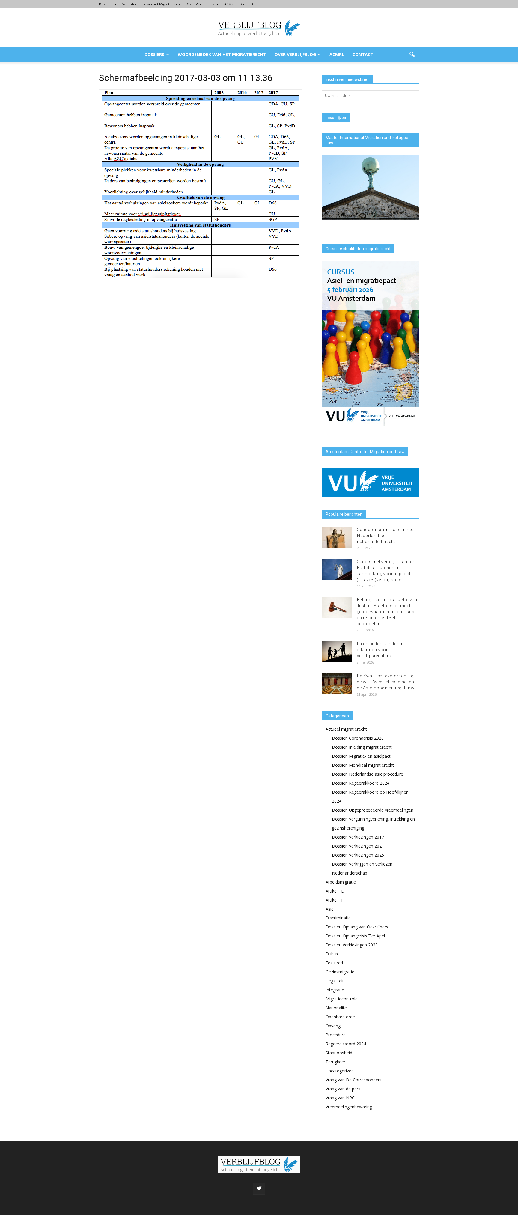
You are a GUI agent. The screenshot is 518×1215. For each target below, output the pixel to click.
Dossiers (105, 4)
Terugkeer (335, 1062)
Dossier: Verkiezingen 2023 (352, 945)
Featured (334, 963)
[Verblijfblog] (259, 28)
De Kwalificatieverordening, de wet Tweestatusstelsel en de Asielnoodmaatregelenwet (387, 682)
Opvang (333, 1026)
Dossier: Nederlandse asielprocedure (367, 774)
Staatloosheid (339, 1053)
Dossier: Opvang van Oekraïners (357, 927)
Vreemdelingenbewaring (349, 1107)
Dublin (332, 954)
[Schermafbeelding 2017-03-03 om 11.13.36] (200, 277)
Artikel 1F (335, 900)
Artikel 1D (335, 891)
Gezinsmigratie (340, 972)
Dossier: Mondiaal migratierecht (363, 765)
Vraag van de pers (343, 1089)
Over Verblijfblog (200, 4)
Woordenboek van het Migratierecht (151, 4)
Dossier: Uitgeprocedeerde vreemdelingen (372, 810)
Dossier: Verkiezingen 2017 (358, 837)
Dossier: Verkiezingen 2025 (358, 855)
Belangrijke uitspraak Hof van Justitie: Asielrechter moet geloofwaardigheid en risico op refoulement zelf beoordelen (387, 611)
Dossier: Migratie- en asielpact (361, 756)
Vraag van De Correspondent (354, 1080)
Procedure (336, 1035)
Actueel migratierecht (346, 729)
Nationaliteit (337, 1008)
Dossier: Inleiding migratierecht (362, 747)
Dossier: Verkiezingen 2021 (358, 846)
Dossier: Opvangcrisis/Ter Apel (355, 936)
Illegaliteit (335, 981)
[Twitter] (259, 1189)
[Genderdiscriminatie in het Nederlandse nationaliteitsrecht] (337, 537)
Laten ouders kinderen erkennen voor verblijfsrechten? (380, 649)
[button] (412, 54)
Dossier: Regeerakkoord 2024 (360, 783)
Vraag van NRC (340, 1098)
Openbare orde (340, 1017)
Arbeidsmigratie (341, 882)
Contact (247, 4)
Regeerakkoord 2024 (346, 1044)
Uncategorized (340, 1071)
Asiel (330, 909)
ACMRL (229, 4)
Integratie (335, 990)
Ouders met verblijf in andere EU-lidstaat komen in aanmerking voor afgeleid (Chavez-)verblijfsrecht (387, 570)
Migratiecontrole (342, 999)
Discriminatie (338, 918)
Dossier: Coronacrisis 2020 (358, 738)
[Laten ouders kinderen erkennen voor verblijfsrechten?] (337, 651)
